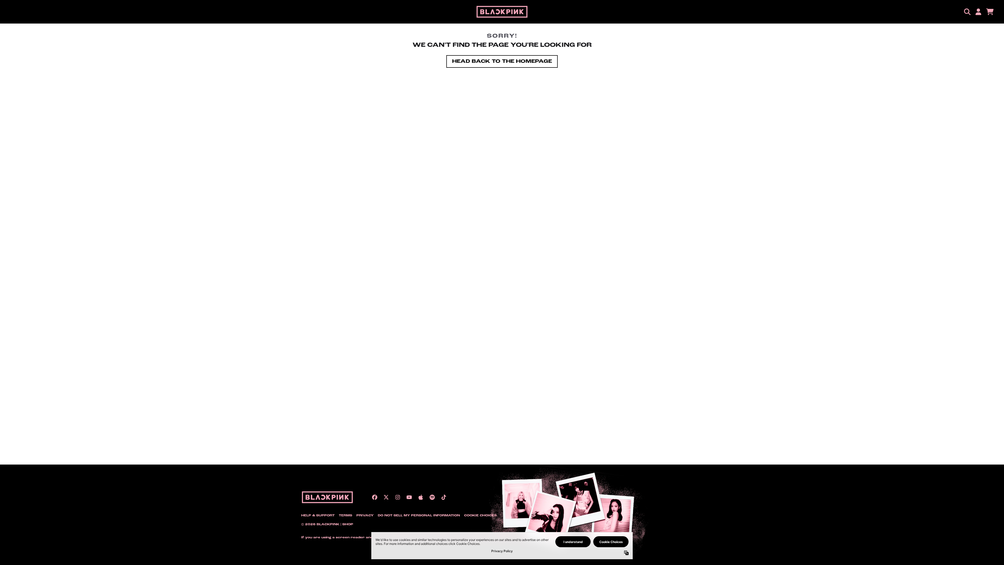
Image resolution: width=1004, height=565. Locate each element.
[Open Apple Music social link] (420, 497)
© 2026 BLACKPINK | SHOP (327, 524)
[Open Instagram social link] (397, 497)
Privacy (365, 515)
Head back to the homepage (502, 61)
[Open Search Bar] (967, 11)
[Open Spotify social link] (432, 497)
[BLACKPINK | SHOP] (502, 11)
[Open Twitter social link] (386, 497)
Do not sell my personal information (419, 515)
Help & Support (318, 515)
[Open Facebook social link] (374, 497)
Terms (345, 515)
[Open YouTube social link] (409, 497)
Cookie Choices (480, 515)
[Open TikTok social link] (443, 497)
